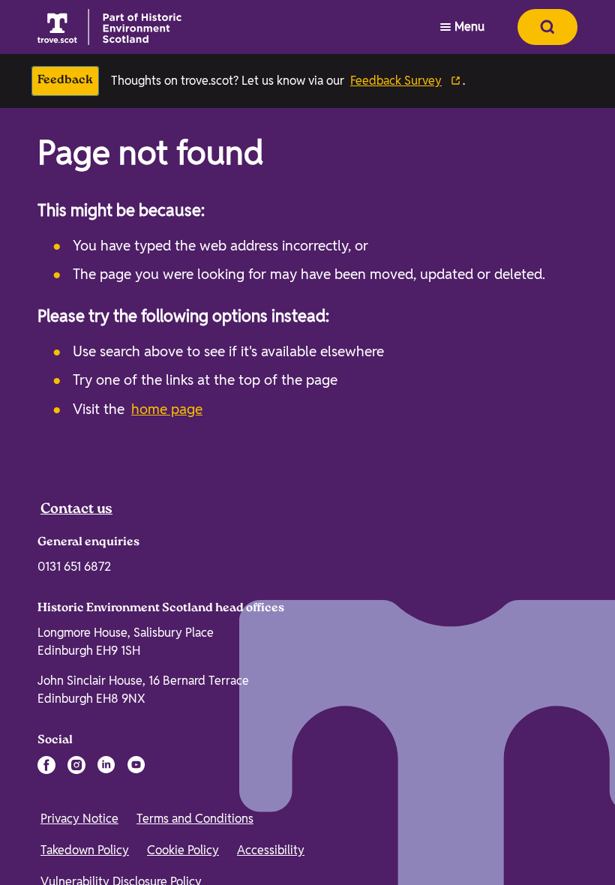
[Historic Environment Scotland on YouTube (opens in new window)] (137, 765)
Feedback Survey (396, 80)
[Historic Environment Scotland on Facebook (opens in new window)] (47, 765)
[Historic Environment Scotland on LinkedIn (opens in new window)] (107, 765)
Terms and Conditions (195, 818)
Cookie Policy (183, 850)
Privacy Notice (79, 818)
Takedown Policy (84, 850)
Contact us (76, 510)
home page (166, 409)
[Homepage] (110, 27)
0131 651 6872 (74, 566)
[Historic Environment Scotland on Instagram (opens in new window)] (77, 765)
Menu (469, 26)
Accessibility (270, 850)
